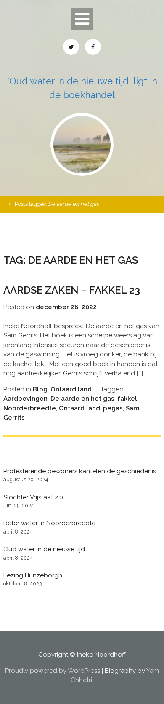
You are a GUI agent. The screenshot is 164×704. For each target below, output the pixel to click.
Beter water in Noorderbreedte (49, 523)
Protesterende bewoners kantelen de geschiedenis (79, 471)
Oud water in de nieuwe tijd (44, 549)
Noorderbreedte (29, 408)
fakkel (127, 398)
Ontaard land (71, 389)
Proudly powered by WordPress (52, 670)
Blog (40, 389)
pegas (113, 408)
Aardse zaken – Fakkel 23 (71, 290)
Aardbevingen (25, 398)
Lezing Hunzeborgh (32, 575)
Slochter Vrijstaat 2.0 (33, 497)
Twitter (71, 47)
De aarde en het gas (82, 398)
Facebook (93, 47)
